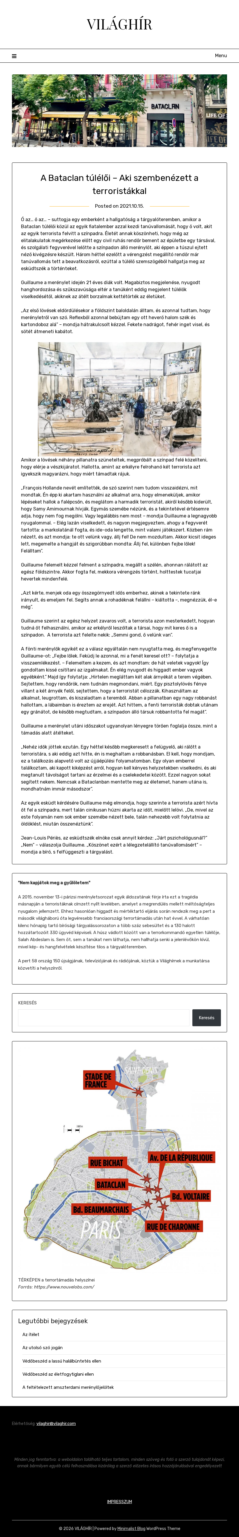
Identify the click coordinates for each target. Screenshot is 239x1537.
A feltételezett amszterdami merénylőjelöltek (68, 1387)
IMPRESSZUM (119, 1501)
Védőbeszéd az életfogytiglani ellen (58, 1374)
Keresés (27, 1003)
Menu (221, 55)
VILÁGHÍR (119, 23)
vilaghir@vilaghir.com (56, 1423)
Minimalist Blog (131, 1528)
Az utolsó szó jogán (42, 1347)
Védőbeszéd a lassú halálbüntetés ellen (61, 1361)
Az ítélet (30, 1334)
